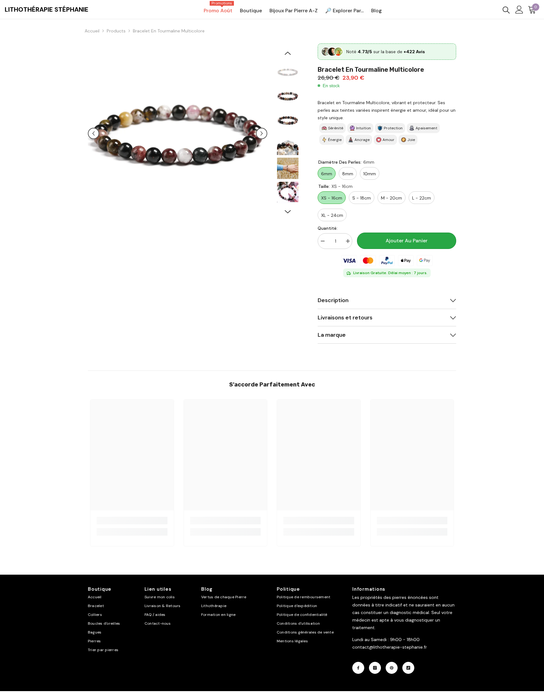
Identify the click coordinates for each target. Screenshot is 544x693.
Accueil (92, 31)
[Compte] (519, 10)
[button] (93, 133)
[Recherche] (506, 9)
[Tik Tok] (408, 668)
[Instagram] (375, 668)
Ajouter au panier (407, 240)
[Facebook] (358, 668)
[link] (132, 520)
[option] (178, 133)
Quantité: (327, 228)
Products (116, 31)
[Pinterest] (392, 668)
